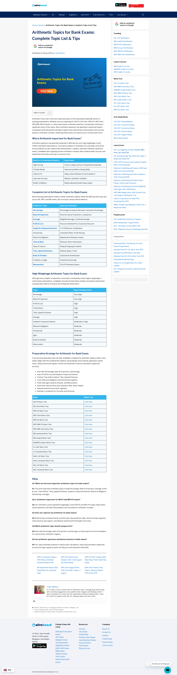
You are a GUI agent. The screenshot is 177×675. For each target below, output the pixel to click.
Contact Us (106, 632)
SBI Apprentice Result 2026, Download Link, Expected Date (47, 570)
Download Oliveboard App (124, 259)
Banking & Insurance (40, 15)
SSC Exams (60, 637)
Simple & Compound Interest (45, 228)
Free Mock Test (134, 5)
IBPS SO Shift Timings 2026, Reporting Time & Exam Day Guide (95, 560)
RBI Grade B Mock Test (122, 100)
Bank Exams (44, 607)
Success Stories (85, 643)
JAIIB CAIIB (85, 15)
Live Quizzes (121, 15)
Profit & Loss (38, 224)
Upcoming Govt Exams (87, 640)
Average (36, 219)
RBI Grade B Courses (122, 66)
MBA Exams (60, 651)
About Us (105, 629)
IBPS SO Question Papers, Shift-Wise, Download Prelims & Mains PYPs (47, 560)
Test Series (83, 632)
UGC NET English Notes (123, 135)
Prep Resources (99, 15)
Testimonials (107, 639)
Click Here (88, 402)
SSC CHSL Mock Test (122, 103)
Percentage (38, 210)
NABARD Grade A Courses (124, 69)
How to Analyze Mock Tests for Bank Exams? (49, 610)
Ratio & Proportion (40, 215)
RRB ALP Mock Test (121, 110)
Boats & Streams (40, 255)
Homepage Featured (55, 607)
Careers (105, 635)
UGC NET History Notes (123, 131)
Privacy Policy (107, 642)
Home (34, 25)
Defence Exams (61, 654)
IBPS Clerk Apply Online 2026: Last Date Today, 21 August (71, 570)
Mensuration (38, 264)
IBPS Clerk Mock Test (122, 96)
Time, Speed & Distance (43, 251)
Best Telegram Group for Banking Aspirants (131, 229)
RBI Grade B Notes (121, 138)
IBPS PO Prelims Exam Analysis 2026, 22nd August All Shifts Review (71, 560)
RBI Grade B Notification (123, 41)
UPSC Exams (60, 656)
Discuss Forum (84, 648)
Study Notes (83, 634)
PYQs (111, 15)
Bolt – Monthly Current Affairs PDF (127, 226)
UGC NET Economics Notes (124, 125)
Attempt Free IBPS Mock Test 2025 (127, 253)
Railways (62, 15)
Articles (41, 25)
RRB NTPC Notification (122, 44)
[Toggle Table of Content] (48, 113)
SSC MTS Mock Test (121, 106)
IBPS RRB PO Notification (123, 51)
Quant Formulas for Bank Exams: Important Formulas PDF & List (55, 612)
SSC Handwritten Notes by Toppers (127, 219)
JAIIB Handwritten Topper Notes (126, 222)
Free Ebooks (83, 645)
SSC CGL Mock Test (121, 83)
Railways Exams (61, 640)
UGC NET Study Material (123, 121)
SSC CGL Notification (121, 38)
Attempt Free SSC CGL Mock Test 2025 (128, 249)
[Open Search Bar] (143, 15)
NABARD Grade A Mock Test (124, 90)
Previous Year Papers (87, 637)
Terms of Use (107, 645)
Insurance (66, 607)
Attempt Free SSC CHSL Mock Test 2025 (129, 256)
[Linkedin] (34, 601)
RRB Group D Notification (123, 48)
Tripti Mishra (59, 53)
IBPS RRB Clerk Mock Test (124, 86)
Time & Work (38, 242)
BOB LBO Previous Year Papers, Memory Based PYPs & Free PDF (94, 570)
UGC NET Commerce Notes (124, 128)
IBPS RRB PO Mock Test (123, 93)
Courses (82, 629)
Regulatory (73, 15)
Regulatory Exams (62, 645)
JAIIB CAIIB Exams (62, 648)
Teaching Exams (62, 642)
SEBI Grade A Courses (122, 72)
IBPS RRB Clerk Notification (124, 54)
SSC (53, 15)
